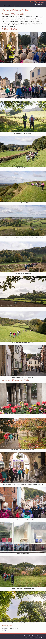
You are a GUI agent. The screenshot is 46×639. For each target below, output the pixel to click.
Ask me (30, 635)
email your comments (7, 630)
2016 (35, 16)
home (4, 5)
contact (19, 5)
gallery (9, 5)
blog (14, 5)
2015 (39, 16)
